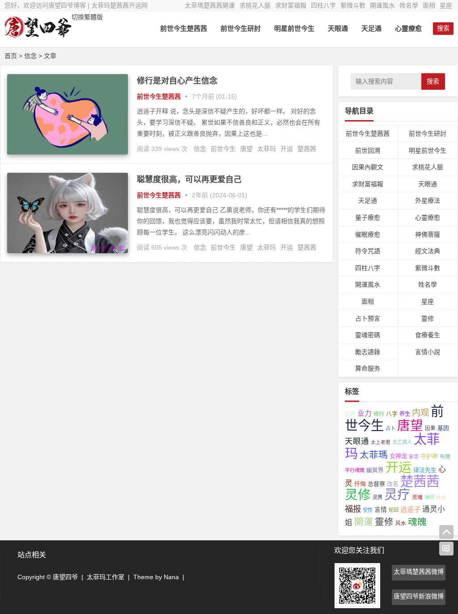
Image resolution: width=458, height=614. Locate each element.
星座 (446, 5)
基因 (443, 428)
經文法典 (427, 251)
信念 (200, 148)
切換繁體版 (87, 17)
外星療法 (427, 200)
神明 (429, 497)
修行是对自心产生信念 (177, 80)
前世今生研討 (241, 28)
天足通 (371, 28)
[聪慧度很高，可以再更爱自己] (67, 251)
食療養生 (427, 334)
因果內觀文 (367, 167)
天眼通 (338, 28)
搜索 (433, 81)
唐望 (246, 148)
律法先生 (425, 470)
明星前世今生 (294, 28)
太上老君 (380, 442)
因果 (430, 428)
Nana (171, 577)
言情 (380, 509)
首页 (10, 55)
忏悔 (360, 483)
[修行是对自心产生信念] (67, 152)
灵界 (377, 497)
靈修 (427, 318)
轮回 (394, 510)
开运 (286, 148)
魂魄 (417, 522)
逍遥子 (410, 509)
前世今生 (223, 148)
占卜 (390, 428)
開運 (363, 522)
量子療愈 (367, 217)
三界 (350, 414)
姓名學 (408, 5)
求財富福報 (290, 5)
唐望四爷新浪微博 (419, 596)
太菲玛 (266, 148)
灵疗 (397, 495)
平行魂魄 (355, 470)
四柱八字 (323, 5)
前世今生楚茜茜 (183, 28)
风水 (400, 523)
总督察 (376, 483)
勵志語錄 (367, 351)
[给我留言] (446, 549)
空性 (368, 510)
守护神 (429, 456)
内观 (420, 413)
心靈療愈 (408, 28)
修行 (378, 414)
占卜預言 (367, 318)
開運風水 (382, 5)
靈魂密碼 (367, 334)
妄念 (414, 456)
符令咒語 (367, 251)
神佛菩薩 (427, 234)
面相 (429, 5)
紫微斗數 (352, 5)
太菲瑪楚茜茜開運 (210, 5)
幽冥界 (375, 470)
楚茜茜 (306, 148)
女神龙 (398, 456)
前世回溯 (367, 150)
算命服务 (367, 368)
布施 (445, 456)
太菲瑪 (374, 455)
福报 (353, 509)
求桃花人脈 (255, 5)
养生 (404, 414)
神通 (441, 497)
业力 (364, 413)
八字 (392, 413)
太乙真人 (402, 442)
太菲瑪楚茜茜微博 (419, 571)
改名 (393, 483)
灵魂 (417, 497)
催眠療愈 (367, 234)
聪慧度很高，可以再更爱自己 (189, 179)
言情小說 (427, 351)
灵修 (358, 495)
